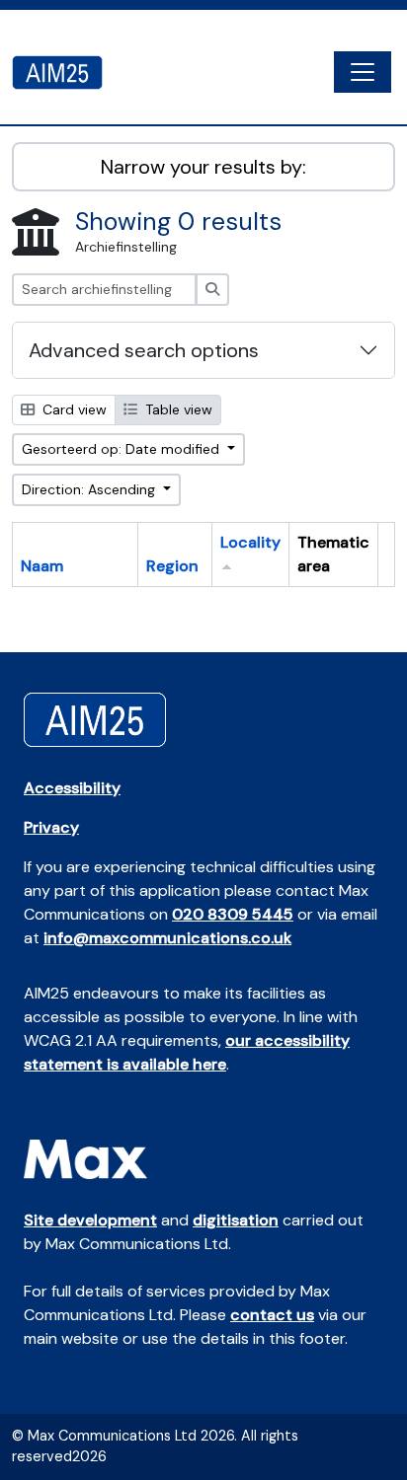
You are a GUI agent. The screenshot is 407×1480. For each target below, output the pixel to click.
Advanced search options (144, 350)
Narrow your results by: (203, 167)
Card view (73, 409)
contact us (272, 1314)
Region (172, 565)
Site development (90, 1220)
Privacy (51, 827)
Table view (176, 409)
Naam (42, 565)
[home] (65, 72)
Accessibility (72, 787)
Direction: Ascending (90, 489)
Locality (250, 542)
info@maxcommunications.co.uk (167, 937)
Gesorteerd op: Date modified (122, 449)
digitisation (236, 1220)
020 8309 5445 (232, 914)
